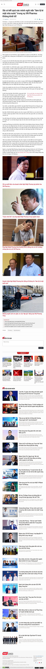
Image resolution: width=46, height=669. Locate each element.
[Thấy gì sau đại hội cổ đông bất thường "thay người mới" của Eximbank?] (10, 422)
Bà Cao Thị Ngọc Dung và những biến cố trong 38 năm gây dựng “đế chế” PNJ (30, 496)
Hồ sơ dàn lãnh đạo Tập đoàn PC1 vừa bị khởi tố (30, 636)
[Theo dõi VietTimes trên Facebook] (35, 662)
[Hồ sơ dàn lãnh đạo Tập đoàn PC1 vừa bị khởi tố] (10, 639)
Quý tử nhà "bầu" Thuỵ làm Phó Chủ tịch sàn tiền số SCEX (30, 598)
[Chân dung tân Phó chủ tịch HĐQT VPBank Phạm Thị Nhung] (10, 487)
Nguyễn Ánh (6, 19)
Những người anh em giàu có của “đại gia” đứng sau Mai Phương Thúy (19, 324)
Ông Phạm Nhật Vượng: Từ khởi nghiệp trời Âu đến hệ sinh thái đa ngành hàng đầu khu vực (31, 406)
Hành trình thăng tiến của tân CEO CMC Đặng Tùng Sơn (30, 585)
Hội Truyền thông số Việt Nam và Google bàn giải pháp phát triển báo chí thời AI (7, 378)
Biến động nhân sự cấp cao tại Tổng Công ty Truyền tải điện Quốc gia (30, 611)
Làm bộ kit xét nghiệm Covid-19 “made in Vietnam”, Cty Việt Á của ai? (18, 326)
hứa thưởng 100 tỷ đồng (23, 152)
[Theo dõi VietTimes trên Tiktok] (41, 662)
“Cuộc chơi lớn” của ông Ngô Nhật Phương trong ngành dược (21, 217)
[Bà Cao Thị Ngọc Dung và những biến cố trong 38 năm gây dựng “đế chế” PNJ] (10, 499)
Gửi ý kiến (41, 347)
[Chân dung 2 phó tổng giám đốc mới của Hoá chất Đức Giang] (10, 550)
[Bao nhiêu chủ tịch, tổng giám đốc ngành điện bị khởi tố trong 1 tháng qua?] (10, 563)
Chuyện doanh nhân (9, 388)
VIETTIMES (23, 4)
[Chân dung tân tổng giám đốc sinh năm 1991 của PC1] (10, 435)
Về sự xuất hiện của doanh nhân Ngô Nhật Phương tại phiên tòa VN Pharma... (35, 95)
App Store (37, 667)
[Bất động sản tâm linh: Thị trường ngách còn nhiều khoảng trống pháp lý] (28, 373)
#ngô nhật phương (17, 330)
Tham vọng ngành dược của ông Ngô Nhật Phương (15, 321)
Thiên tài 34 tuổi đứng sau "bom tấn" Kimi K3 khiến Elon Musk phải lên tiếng (30, 444)
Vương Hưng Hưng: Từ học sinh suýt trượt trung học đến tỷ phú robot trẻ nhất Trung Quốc (31, 510)
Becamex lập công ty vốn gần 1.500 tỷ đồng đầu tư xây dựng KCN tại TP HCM (7, 364)
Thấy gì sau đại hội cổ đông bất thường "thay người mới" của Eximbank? (30, 419)
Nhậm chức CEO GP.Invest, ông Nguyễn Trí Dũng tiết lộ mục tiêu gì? (31, 534)
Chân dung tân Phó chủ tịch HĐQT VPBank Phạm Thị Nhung (31, 483)
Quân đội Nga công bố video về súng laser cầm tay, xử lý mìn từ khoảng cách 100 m (17, 378)
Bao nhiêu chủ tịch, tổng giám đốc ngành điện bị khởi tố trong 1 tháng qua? (30, 560)
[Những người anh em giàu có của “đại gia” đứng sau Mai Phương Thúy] (23, 299)
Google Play (41, 667)
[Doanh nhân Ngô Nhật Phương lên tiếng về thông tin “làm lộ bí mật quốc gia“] (23, 266)
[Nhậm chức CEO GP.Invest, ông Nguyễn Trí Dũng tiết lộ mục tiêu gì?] (10, 538)
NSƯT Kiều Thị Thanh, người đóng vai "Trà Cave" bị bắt (38, 364)
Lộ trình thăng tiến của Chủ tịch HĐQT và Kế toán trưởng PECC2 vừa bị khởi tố (30, 623)
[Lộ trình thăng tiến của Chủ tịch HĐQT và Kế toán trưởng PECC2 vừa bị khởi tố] (10, 627)
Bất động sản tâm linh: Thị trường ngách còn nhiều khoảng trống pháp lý (28, 378)
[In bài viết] (37, 19)
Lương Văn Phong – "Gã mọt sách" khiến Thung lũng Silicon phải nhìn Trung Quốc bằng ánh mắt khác (30, 522)
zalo (37, 662)
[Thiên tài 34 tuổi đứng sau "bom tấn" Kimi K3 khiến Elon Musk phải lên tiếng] (10, 448)
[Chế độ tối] (38, 4)
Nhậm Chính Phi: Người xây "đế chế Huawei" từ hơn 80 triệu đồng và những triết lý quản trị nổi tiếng (30, 458)
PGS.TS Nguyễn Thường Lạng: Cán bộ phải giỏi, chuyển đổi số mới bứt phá (28, 364)
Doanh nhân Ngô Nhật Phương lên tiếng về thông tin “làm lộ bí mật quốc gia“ (20, 323)
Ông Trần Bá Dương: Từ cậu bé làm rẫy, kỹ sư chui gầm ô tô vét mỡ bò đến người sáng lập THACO (31, 471)
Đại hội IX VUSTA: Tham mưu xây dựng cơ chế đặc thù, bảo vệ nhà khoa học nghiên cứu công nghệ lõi (38, 380)
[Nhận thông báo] (35, 4)
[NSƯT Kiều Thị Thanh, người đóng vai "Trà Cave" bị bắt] (38, 359)
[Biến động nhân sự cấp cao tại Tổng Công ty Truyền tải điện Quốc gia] (10, 614)
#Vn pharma (10, 330)
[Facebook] (35, 19)
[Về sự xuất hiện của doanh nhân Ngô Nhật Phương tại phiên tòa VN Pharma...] (23, 169)
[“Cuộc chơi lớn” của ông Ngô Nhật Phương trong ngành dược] (23, 202)
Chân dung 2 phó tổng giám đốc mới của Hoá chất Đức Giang (30, 547)
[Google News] (41, 19)
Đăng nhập (42, 4)
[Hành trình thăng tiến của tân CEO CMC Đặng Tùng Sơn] (10, 588)
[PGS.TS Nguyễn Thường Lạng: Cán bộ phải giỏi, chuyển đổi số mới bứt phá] (28, 359)
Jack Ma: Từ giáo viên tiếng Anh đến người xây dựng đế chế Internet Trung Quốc (31, 392)
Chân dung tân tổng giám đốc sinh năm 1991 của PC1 (30, 432)
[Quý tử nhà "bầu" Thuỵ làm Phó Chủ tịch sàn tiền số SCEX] (10, 601)
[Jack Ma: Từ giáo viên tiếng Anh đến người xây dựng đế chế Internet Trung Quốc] (10, 396)
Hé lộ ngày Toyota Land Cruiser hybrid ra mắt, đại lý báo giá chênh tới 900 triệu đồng (17, 365)
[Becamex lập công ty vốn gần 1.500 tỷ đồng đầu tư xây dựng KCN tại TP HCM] (7, 359)
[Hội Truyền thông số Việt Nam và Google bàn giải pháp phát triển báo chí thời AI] (7, 373)
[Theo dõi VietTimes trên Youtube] (39, 662)
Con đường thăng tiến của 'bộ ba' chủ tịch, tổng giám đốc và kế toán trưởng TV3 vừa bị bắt (31, 573)
